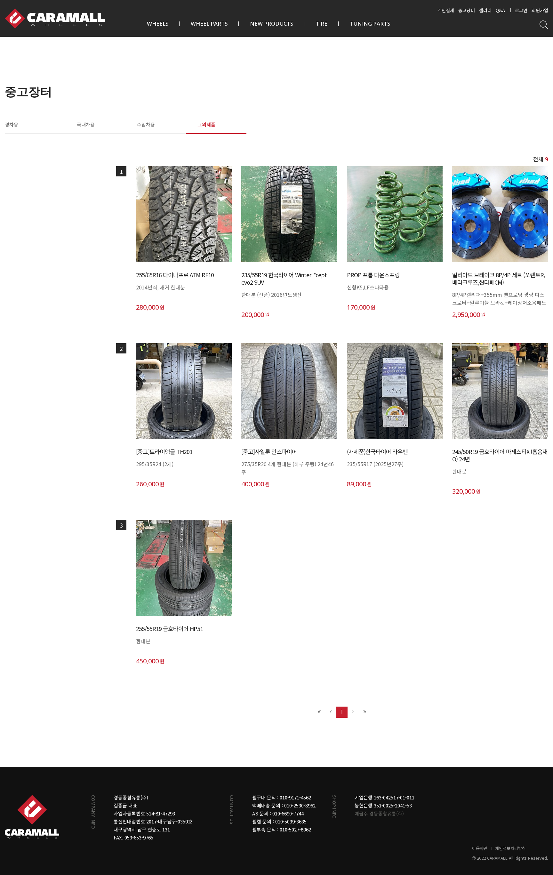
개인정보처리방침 (510, 848)
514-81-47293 (160, 813)
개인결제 (445, 10)
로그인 (521, 10)
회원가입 (540, 10)
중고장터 (466, 10)
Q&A (500, 10)
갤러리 (485, 10)
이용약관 (479, 848)
